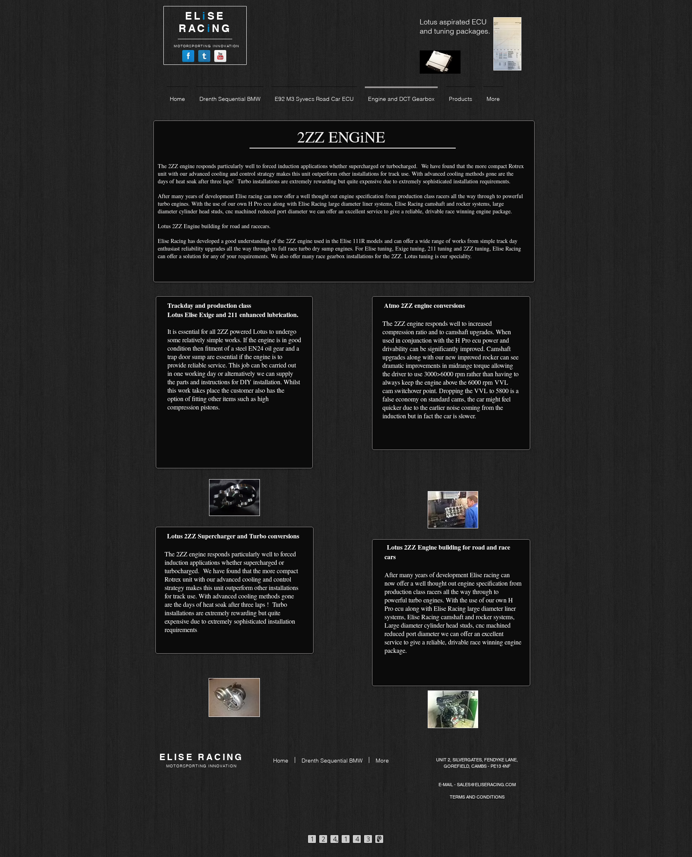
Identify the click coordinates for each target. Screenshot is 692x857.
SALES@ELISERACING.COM (486, 784)
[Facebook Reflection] (188, 56)
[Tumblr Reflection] (204, 56)
